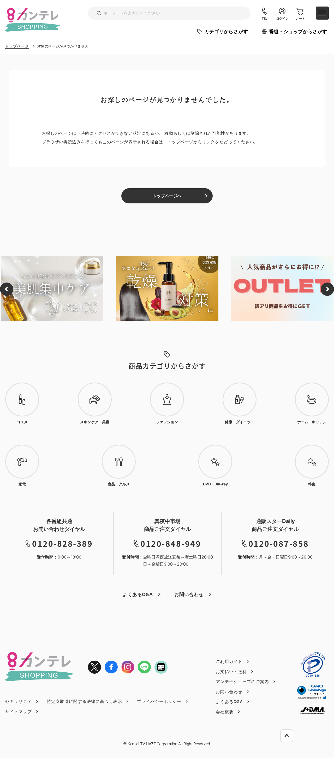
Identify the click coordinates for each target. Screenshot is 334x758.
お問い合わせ (189, 594)
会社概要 (225, 711)
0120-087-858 (278, 543)
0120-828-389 (62, 543)
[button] (6, 289)
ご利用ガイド (229, 661)
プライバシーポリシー (159, 701)
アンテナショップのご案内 (242, 681)
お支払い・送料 (231, 671)
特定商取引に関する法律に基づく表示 (84, 701)
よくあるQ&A (138, 594)
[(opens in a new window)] (94, 667)
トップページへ (167, 195)
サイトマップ (18, 711)
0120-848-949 (170, 543)
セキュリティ (18, 701)
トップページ (17, 46)
